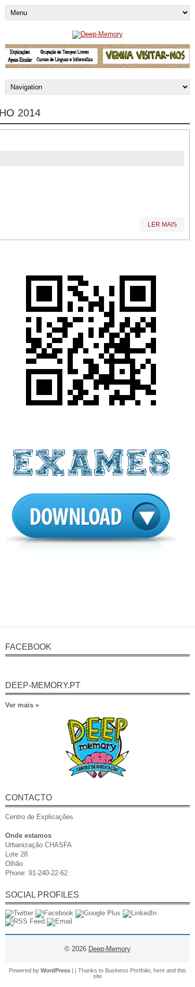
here (159, 970)
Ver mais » (22, 705)
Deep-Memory (109, 949)
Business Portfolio (127, 970)
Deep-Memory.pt (43, 685)
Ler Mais (162, 224)
